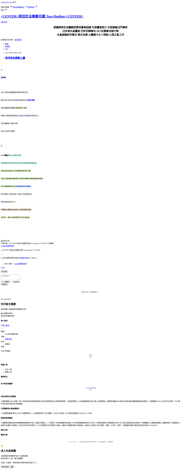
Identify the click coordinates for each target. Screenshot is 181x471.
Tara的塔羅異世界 (20, 264)
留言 (26, 258)
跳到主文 (4, 22)
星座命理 (18, 40)
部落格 (7, 46)
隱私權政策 (102, 442)
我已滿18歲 (5, 467)
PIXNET (74, 442)
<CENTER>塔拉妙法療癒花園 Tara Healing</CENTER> (42, 16)
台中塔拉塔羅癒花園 (90, 388)
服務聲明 (110, 442)
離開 (12, 467)
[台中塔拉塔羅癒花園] (90, 390)
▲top (3, 267)
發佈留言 (4, 284)
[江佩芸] (90, 357)
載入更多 (4, 271)
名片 (6, 49)
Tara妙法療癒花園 (7, 246)
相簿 (6, 44)
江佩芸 (90, 355)
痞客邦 (22, 258)
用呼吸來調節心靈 (15, 58)
